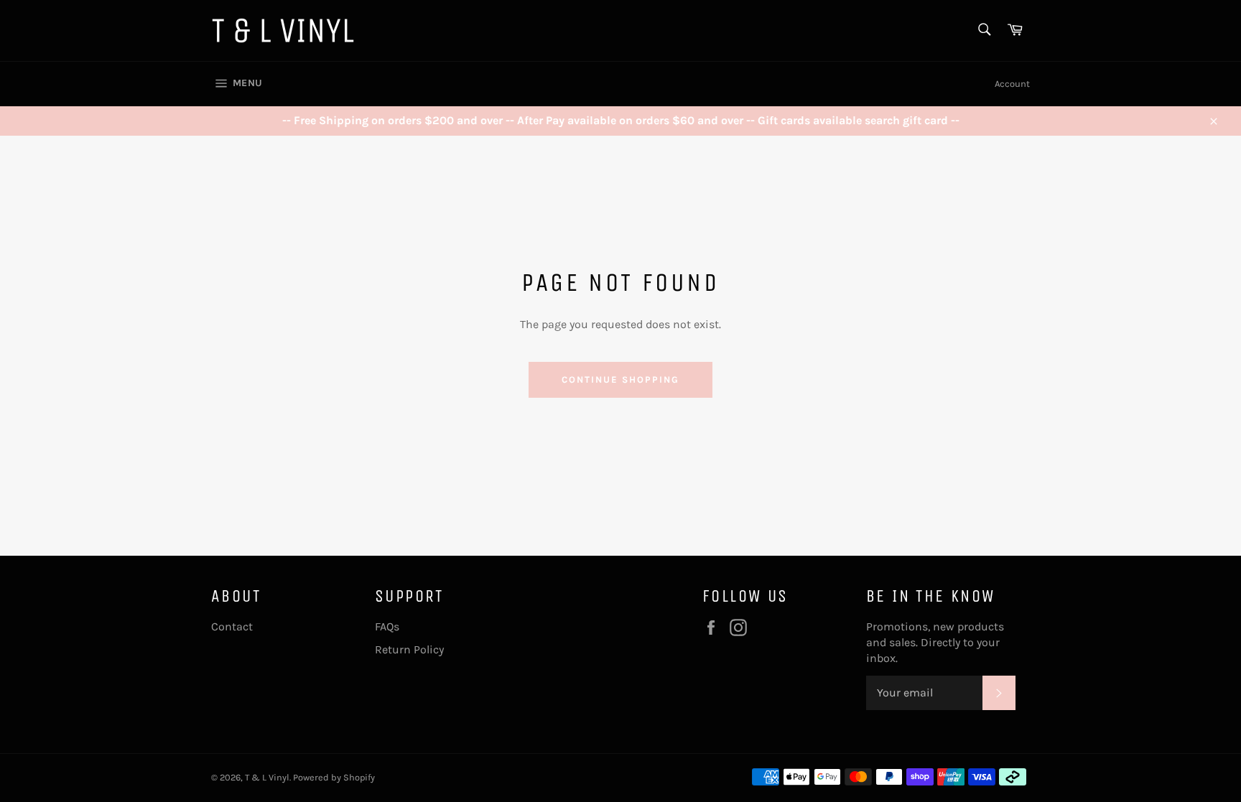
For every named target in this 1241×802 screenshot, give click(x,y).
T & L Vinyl (267, 777)
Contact (232, 626)
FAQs (387, 626)
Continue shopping (620, 379)
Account (1012, 83)
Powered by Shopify (334, 777)
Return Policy (409, 649)
